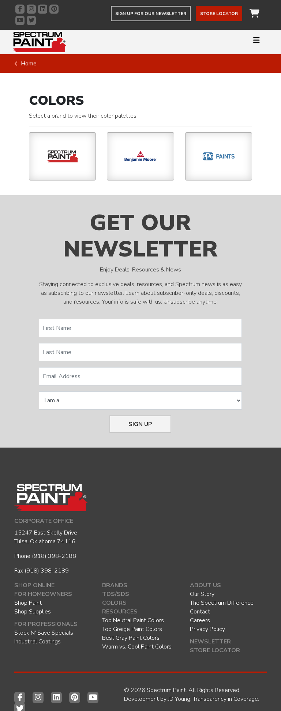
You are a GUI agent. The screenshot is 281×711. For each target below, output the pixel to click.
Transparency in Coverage (225, 699)
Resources (120, 612)
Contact (200, 612)
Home (29, 64)
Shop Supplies (32, 612)
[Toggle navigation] (256, 42)
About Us (205, 585)
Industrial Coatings (37, 642)
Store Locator (219, 13)
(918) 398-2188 (54, 556)
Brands (114, 585)
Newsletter (210, 642)
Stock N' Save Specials (43, 633)
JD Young (179, 699)
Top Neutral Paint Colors (133, 620)
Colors (114, 603)
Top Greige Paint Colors (132, 629)
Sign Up (140, 424)
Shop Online (34, 585)
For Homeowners (43, 594)
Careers (200, 620)
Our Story (202, 594)
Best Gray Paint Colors (131, 638)
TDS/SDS (115, 594)
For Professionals (46, 624)
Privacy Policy (207, 629)
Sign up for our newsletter (150, 13)
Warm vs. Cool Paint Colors (137, 647)
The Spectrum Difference (222, 603)
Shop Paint (28, 603)
